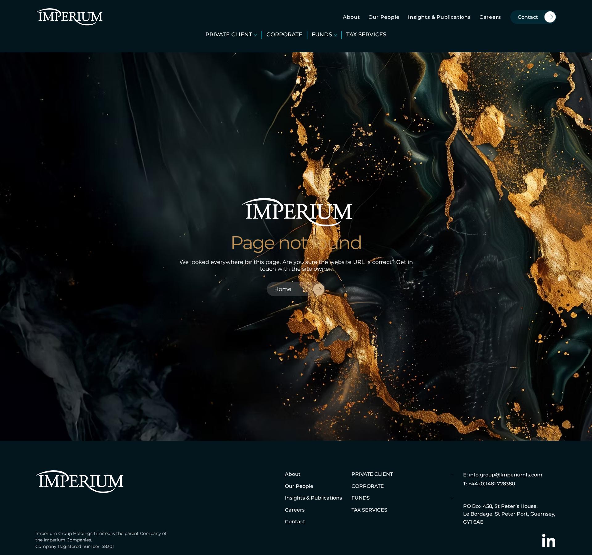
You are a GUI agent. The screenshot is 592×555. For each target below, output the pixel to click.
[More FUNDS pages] (335, 34)
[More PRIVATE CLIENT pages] (255, 34)
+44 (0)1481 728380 (491, 484)
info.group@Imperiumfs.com (505, 475)
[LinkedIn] (549, 541)
